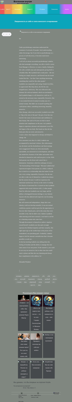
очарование (31, 279)
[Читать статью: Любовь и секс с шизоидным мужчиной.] (43, 334)
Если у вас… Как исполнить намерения (36, 365)
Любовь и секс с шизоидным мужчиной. (49, 338)
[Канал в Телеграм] (57, 393)
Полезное (17, 9)
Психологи (54, 9)
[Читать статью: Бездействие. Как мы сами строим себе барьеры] (43, 361)
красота (33, 285)
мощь (40, 282)
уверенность (35, 276)
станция (19, 282)
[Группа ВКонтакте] (22, 393)
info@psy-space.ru (37, 395)
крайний (47, 279)
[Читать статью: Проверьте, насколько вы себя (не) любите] (36, 336)
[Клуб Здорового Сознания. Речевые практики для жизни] (2, 2)
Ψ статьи (42, 9)
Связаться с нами (34, 397)
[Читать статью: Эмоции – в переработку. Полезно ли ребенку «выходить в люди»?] (18, 361)
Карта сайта (21, 401)
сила (54, 276)
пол (53, 282)
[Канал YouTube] (38, 393)
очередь (39, 279)
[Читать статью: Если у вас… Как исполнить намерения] (31, 361)
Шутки (67, 9)
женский (22, 279)
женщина (19, 276)
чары (39, 285)
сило (16, 279)
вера (25, 282)
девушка (26, 276)
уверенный (32, 282)
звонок (55, 279)
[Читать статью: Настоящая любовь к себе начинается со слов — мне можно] (49, 301)
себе (43, 276)
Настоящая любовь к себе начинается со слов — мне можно (49, 314)
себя (48, 276)
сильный (47, 282)
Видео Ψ (29, 9)
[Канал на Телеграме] (48, 1)
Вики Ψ (8, 9)
